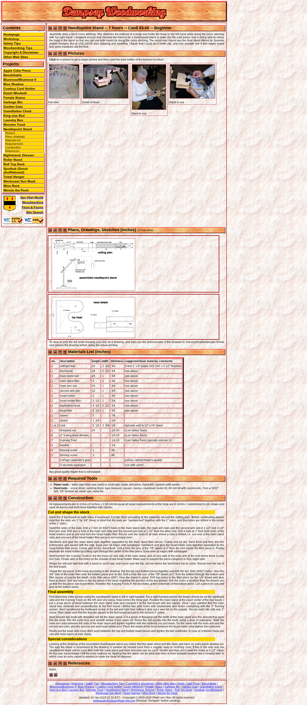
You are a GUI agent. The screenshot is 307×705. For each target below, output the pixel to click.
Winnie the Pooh (16, 190)
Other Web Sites (15, 57)
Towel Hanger (13, 177)
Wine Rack (11, 186)
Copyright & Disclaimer (21, 52)
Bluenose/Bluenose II (19, 79)
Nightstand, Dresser (18, 155)
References (12, 151)
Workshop (11, 39)
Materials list (12, 140)
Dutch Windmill (15, 93)
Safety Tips (12, 43)
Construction (13, 147)
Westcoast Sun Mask (19, 181)
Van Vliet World (31, 197)
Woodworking (32, 202)
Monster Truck (14, 124)
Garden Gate (13, 106)
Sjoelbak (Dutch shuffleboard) (15, 170)
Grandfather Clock (17, 111)
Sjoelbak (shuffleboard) (208, 690)
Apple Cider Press (17, 70)
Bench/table (12, 75)
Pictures (10, 133)
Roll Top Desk (14, 164)
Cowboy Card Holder (19, 88)
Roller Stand (12, 159)
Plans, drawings (15, 136)
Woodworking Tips (17, 48)
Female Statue (14, 97)
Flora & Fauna (32, 207)
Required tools (14, 143)
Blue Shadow (13, 84)
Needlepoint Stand (17, 129)
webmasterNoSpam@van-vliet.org (114, 700)
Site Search (34, 212)
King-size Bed (14, 115)
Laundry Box (13, 120)
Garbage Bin (12, 102)
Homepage (11, 34)
